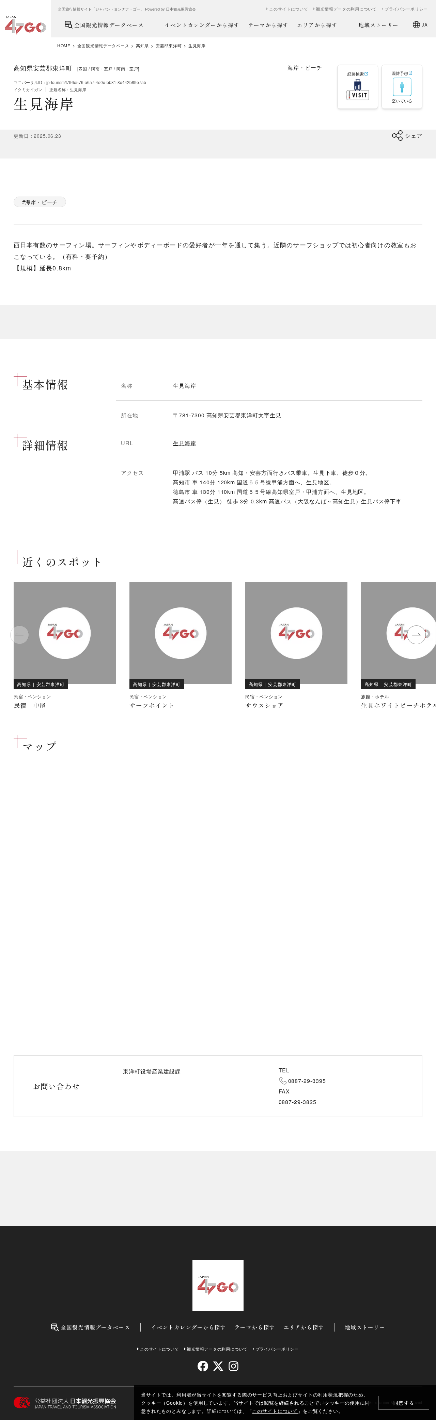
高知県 (142, 46)
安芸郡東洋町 (169, 46)
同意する (404, 1402)
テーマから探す (268, 25)
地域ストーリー (378, 25)
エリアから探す (317, 25)
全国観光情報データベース (109, 25)
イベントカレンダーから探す (202, 25)
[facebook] (203, 1366)
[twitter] (218, 1366)
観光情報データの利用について (346, 9)
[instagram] (233, 1366)
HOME (64, 46)
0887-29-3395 (307, 1081)
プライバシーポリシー (406, 9)
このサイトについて (275, 1410)
